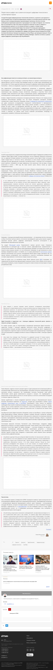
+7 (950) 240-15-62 (4, 652)
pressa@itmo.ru (4, 657)
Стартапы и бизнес (30, 640)
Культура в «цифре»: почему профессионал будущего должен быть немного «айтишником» (26, 567)
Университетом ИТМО (18, 662)
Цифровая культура (40, 542)
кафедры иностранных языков (36, 176)
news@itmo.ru (10, 604)
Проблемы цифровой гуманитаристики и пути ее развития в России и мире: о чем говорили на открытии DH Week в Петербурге (42, 568)
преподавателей (22, 506)
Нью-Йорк (25, 544)
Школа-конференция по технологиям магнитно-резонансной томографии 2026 (20, 581)
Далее (47, 586)
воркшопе (24, 401)
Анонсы (5, 579)
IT (12, 542)
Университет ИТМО (14, 613)
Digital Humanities (31, 542)
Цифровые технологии (16, 544)
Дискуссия (23, 542)
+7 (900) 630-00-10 (4, 649)
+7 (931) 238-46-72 (4, 650)
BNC (41, 259)
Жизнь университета (31, 642)
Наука (27, 635)
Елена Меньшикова (40, 534)
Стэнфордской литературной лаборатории (41, 101)
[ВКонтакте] (50, 9)
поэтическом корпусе (46, 252)
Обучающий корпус (14, 245)
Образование (29, 638)
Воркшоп (17, 542)
